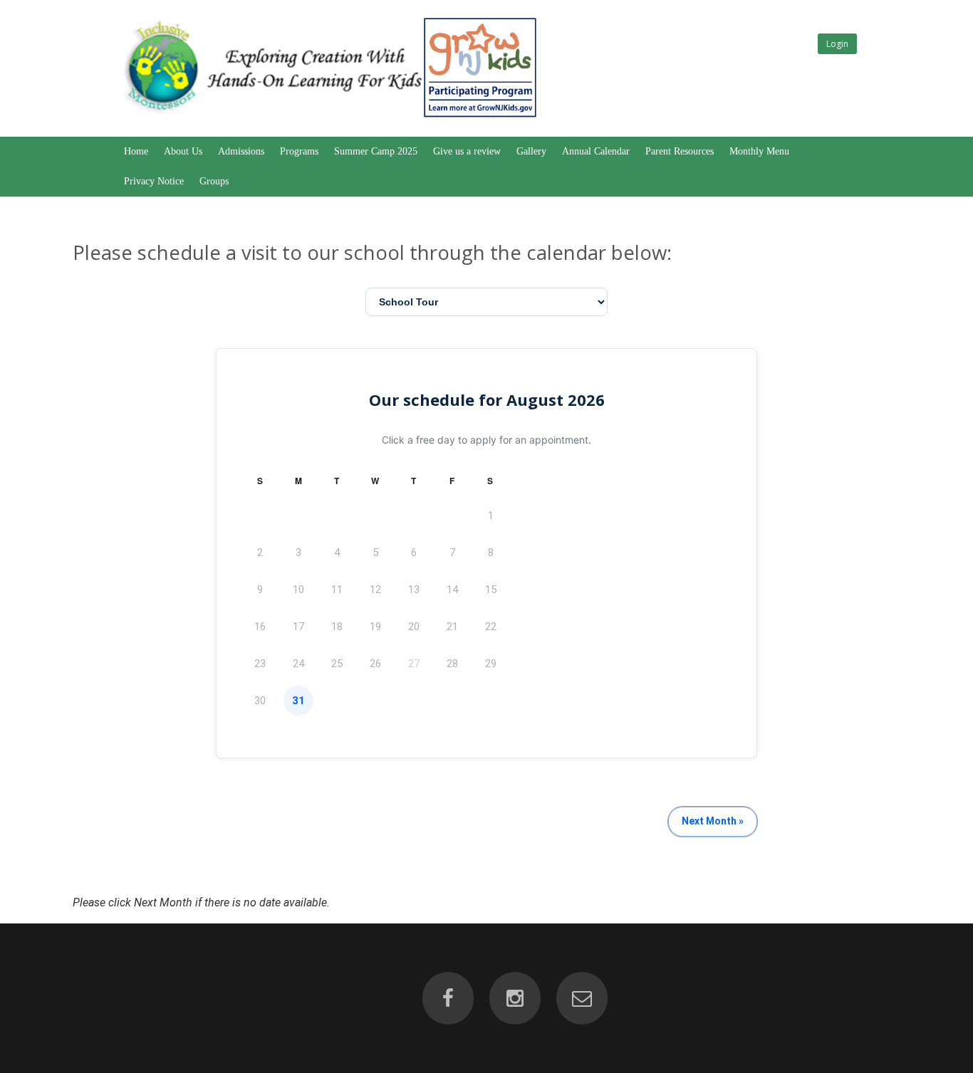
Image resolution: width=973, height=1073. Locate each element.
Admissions (241, 151)
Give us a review (467, 151)
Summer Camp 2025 (375, 151)
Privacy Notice (154, 181)
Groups (214, 181)
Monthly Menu (759, 151)
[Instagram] (515, 998)
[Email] (582, 998)
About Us (183, 151)
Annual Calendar (596, 151)
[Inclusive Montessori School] (329, 118)
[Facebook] (448, 998)
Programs (299, 151)
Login (837, 44)
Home (136, 151)
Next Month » (713, 821)
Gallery (531, 151)
